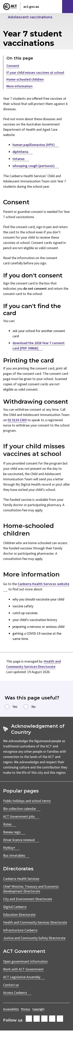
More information (19, 86)
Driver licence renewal (19, 840)
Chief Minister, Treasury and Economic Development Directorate (31, 888)
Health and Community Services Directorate (35, 922)
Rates (7, 824)
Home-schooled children (25, 79)
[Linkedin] (52, 1018)
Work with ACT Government (23, 969)
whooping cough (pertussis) (33, 165)
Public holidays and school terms (27, 801)
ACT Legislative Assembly (21, 977)
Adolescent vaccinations (30, 17)
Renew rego (12, 832)
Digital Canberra (14, 906)
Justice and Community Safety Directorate (34, 938)
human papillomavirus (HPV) (33, 144)
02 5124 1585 (17, 420)
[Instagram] (36, 1018)
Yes (14, 706)
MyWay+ (9, 847)
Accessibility (11, 1009)
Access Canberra (15, 992)
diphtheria (20, 151)
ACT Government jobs (19, 816)
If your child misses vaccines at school (35, 72)
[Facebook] (29, 1018)
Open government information (25, 961)
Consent (12, 65)
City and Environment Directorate (27, 899)
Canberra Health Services (21, 878)
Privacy (25, 1009)
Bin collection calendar (19, 808)
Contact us (11, 984)
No (33, 706)
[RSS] (60, 1018)
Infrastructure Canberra (20, 930)
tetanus (18, 158)
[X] (44, 1018)
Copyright (38, 1009)
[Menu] (67, 6)
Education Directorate (19, 914)
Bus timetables (14, 855)
